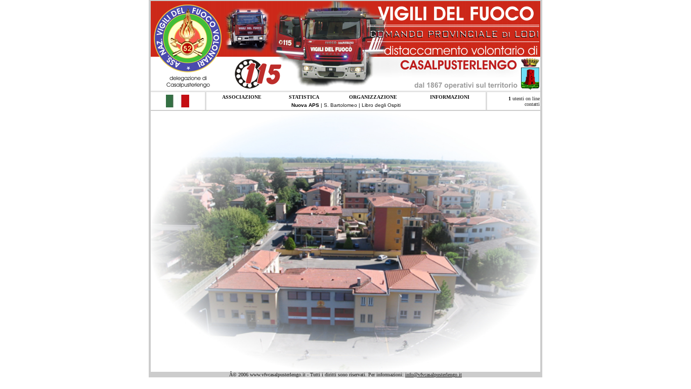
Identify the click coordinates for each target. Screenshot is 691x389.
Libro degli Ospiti (381, 105)
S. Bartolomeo (340, 105)
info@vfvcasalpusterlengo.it (433, 374)
